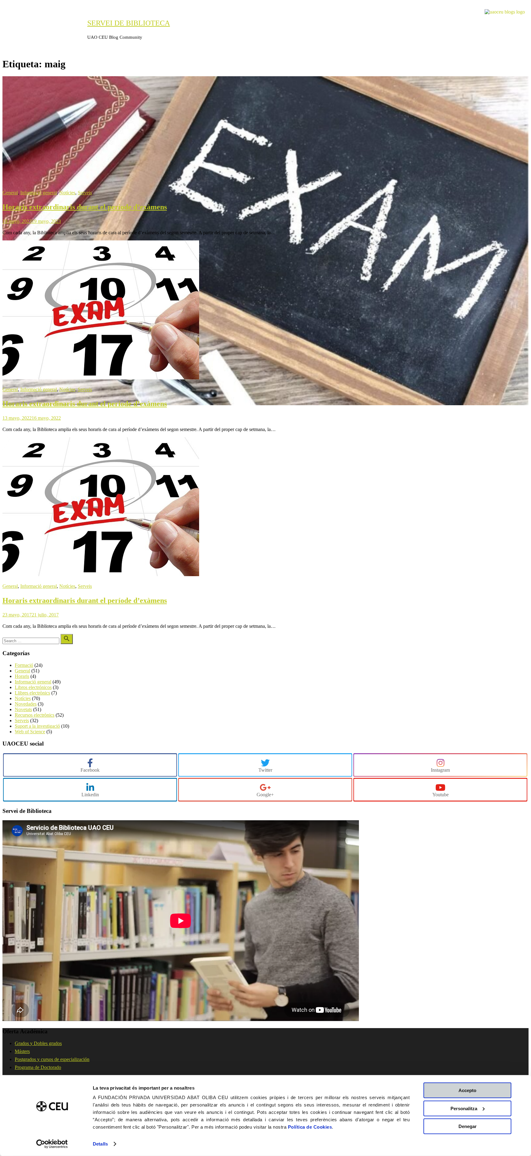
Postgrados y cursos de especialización (52, 1059)
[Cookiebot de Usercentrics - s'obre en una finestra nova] (52, 1144)
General (10, 192)
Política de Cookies (310, 1127)
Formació (24, 665)
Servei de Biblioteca (128, 23)
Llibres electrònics (32, 692)
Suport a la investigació (37, 726)
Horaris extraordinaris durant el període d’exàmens (84, 207)
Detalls (100, 1143)
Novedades (26, 704)
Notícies (67, 192)
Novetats (23, 709)
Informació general (38, 192)
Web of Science (30, 731)
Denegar (467, 1126)
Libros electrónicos (33, 687)
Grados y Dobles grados (38, 1043)
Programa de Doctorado (38, 1067)
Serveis (85, 192)
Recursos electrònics (34, 715)
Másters (22, 1051)
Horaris (22, 676)
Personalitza (463, 1108)
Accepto (467, 1090)
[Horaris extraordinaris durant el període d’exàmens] (265, 403)
